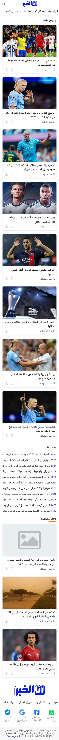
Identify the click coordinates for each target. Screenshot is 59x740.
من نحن (53, 702)
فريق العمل (25, 702)
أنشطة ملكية (24, 11)
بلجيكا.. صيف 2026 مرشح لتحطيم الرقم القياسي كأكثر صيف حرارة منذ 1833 (26, 454)
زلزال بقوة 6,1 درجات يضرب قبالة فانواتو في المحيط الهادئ (26, 465)
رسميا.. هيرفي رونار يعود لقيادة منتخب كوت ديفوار (26, 499)
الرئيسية (53, 11)
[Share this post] (6, 69)
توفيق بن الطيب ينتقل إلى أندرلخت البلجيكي (26, 460)
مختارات (40, 11)
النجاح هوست (13, 736)
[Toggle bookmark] (11, 69)
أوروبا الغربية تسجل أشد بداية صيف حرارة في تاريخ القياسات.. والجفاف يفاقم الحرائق (26, 476)
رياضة (9, 11)
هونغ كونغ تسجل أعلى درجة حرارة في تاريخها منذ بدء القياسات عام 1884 (26, 488)
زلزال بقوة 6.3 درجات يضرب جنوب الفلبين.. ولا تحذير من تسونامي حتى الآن (26, 493)
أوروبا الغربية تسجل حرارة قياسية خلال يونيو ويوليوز (26, 482)
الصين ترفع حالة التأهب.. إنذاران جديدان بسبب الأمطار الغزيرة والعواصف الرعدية (26, 505)
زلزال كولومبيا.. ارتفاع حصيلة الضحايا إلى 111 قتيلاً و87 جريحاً (26, 471)
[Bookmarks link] (55, 4)
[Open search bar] (4, 4)
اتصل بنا (40, 702)
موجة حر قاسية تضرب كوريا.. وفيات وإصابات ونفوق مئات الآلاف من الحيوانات (26, 510)
